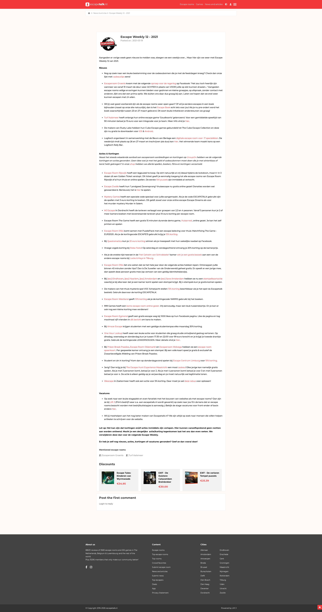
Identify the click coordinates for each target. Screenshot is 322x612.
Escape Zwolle (111, 186)
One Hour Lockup (113, 333)
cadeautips (118, 77)
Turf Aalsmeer (111, 117)
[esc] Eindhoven (115, 279)
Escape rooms (187, 4)
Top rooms (157, 559)
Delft (202, 576)
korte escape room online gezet (143, 306)
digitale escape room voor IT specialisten (197, 138)
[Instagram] (91, 567)
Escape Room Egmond (116, 316)
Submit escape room (161, 567)
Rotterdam (224, 576)
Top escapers (157, 580)
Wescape (109, 381)
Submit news (158, 576)
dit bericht (135, 319)
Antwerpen (205, 559)
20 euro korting (137, 241)
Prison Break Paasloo (118, 347)
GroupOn (191, 157)
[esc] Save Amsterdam (172, 279)
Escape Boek (163, 107)
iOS (140, 131)
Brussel (203, 567)
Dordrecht (205, 593)
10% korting (141, 299)
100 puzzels (162, 180)
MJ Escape (109, 210)
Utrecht (223, 588)
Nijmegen (224, 571)
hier (187, 121)
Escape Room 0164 (114, 231)
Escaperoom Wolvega (170, 347)
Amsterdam (205, 554)
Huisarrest (186, 220)
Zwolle (223, 593)
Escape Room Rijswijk (115, 173)
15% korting (171, 234)
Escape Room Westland (116, 299)
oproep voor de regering (163, 83)
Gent (222, 559)
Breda (203, 563)
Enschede (224, 554)
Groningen (224, 563)
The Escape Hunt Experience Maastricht (146, 367)
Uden (222, 584)
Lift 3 (112, 402)
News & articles (100, 13)
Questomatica (114, 241)
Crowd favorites (159, 563)
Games (199, 4)
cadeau (182, 367)
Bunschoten (205, 571)
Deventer (204, 588)
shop (132, 164)
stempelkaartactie (212, 279)
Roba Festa (136, 248)
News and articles (214, 4)
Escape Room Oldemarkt (143, 347)
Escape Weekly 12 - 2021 (119, 13)
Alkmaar (204, 550)
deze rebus (190, 381)
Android (149, 131)
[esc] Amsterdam (148, 279)
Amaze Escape (114, 326)
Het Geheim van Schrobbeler (154, 255)
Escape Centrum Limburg (186, 360)
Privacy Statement (160, 593)
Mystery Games (112, 197)
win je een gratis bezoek (189, 255)
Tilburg (223, 580)
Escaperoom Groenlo (115, 83)
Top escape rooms (160, 554)
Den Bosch (205, 580)
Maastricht (224, 567)
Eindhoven (224, 550)
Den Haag (204, 584)
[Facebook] (86, 567)
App (154, 588)
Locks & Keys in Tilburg (141, 258)
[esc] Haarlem (132, 279)
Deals (154, 584)
